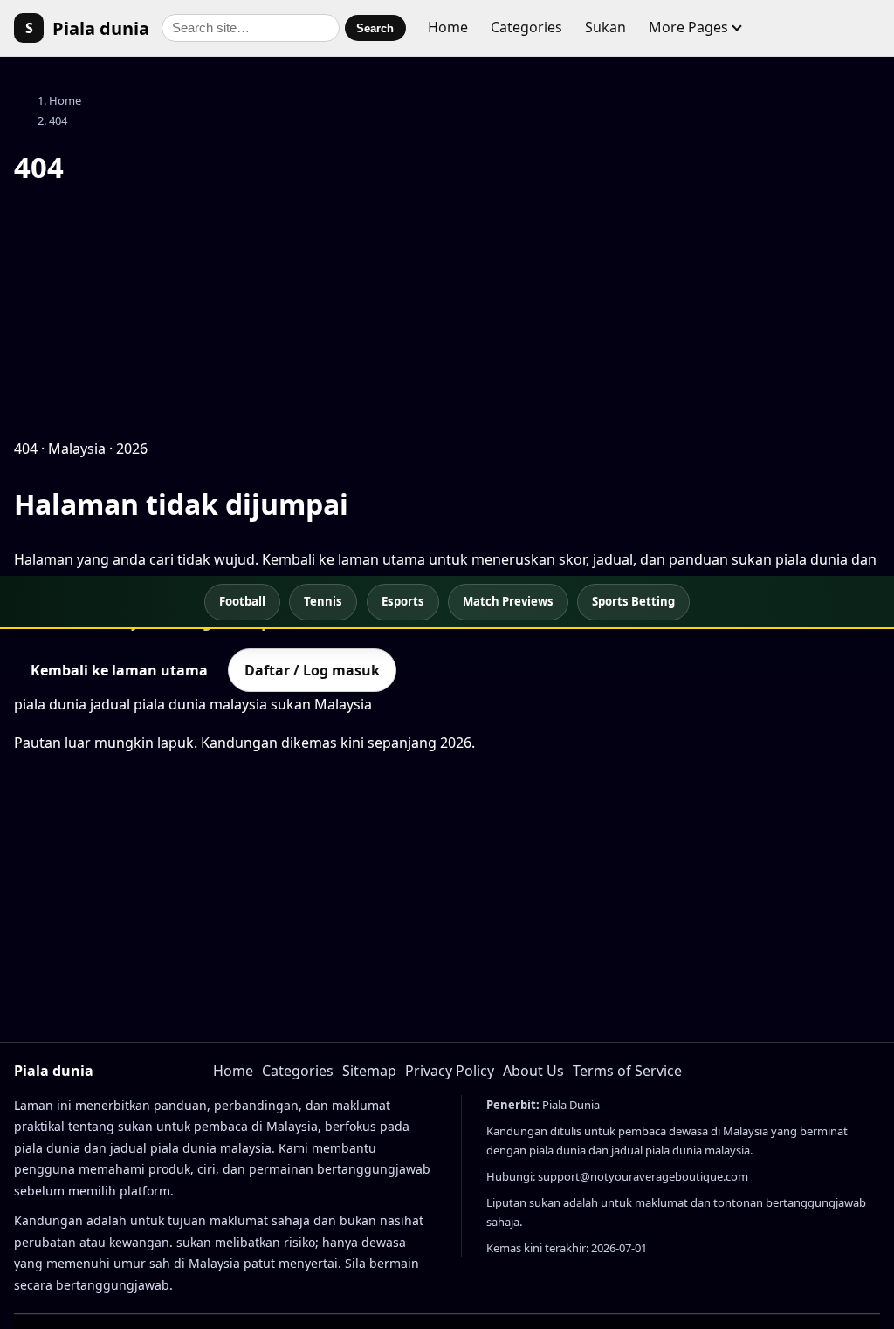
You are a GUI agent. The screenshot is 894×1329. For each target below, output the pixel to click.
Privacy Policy (449, 1070)
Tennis (323, 601)
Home (448, 27)
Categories (526, 27)
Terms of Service (627, 1070)
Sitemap (369, 1070)
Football (242, 601)
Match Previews (508, 601)
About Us (533, 1070)
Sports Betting (633, 601)
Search (375, 28)
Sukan (605, 27)
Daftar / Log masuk (312, 670)
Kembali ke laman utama (119, 670)
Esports (403, 601)
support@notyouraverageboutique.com (643, 1176)
